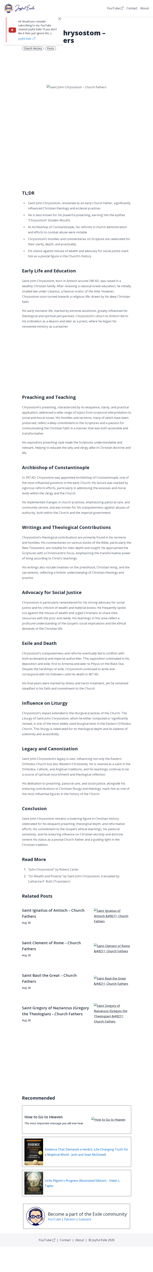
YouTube (113, 8)
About (144, 8)
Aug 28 (26, 922)
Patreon (69, 1219)
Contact (132, 8)
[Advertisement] (76, 155)
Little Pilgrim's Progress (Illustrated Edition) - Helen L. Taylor (83, 1183)
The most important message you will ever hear (53, 1123)
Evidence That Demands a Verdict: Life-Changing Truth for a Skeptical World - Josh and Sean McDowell (86, 1152)
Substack (85, 1219)
